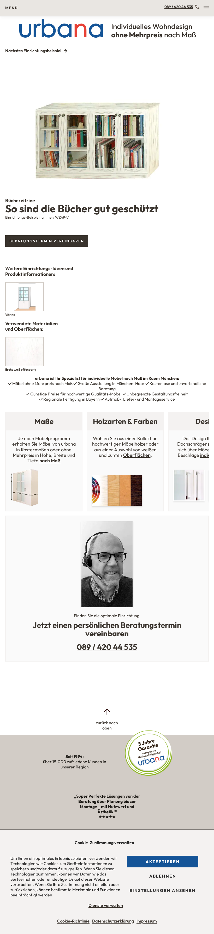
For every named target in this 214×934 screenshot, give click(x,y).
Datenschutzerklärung (113, 921)
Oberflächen (137, 455)
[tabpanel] (107, 121)
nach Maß (50, 461)
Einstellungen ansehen (162, 890)
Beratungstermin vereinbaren (46, 241)
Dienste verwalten (105, 905)
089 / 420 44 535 (178, 6)
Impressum (146, 921)
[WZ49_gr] (107, 121)
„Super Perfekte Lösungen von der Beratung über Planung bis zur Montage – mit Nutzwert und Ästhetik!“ (107, 806)
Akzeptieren (163, 861)
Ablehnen (162, 876)
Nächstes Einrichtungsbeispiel (33, 50)
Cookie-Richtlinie (73, 921)
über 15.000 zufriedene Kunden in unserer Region (74, 761)
